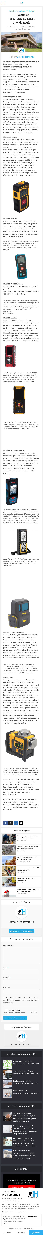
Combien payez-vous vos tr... (24, 1126)
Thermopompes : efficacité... (23, 1071)
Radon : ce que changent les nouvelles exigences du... (27, 837)
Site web (6, 988)
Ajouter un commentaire (28, 26)
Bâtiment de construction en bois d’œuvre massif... (27, 858)
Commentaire (8, 945)
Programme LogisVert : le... (23, 1061)
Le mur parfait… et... (20, 1091)
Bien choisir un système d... (23, 1138)
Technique (30, 11)
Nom (5, 968)
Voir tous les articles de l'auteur (21, 931)
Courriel (6, 978)
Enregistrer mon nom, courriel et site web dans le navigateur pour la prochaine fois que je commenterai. (21, 1000)
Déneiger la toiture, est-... (22, 1151)
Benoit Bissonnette (24, 29)
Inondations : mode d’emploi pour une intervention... (27, 890)
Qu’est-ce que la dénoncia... (23, 1113)
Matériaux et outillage (17, 11)
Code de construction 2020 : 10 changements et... (28, 869)
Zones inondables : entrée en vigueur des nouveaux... (27, 847)
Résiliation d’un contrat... (22, 1081)
